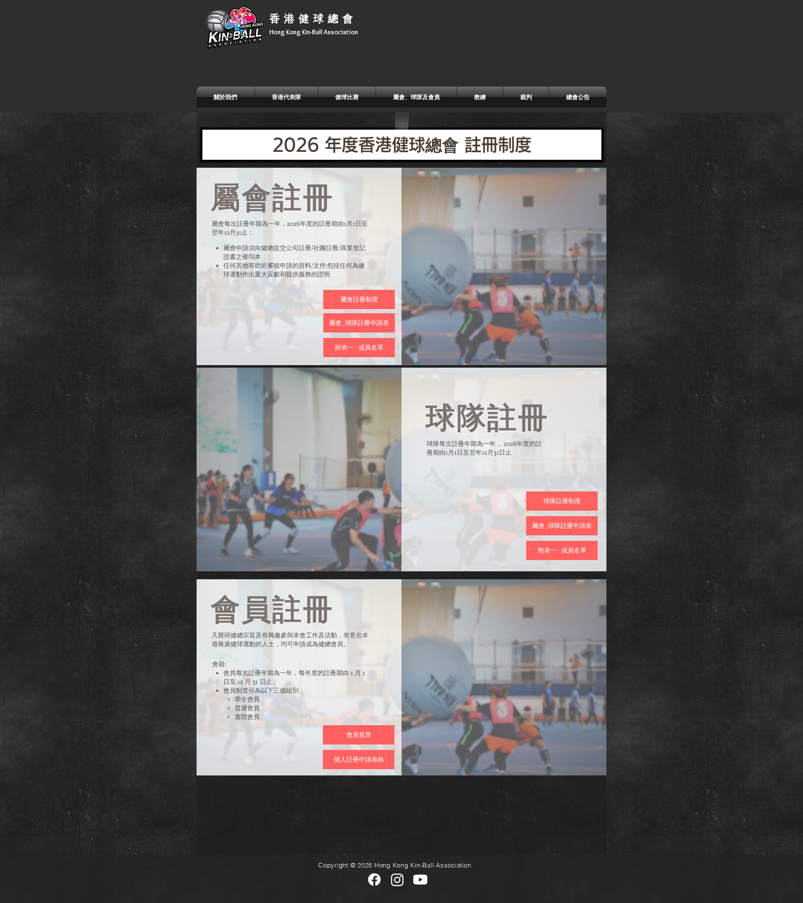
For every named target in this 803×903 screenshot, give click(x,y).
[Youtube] (420, 879)
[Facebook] (374, 879)
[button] (225, 97)
